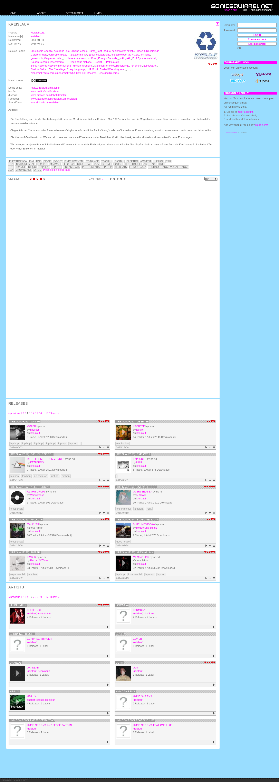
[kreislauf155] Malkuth (26, 519)
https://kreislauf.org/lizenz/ (45, 87)
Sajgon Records (40, 62)
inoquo (107, 51)
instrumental (135, 574)
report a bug (230, 10)
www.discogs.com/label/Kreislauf (49, 95)
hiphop (73, 443)
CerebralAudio (39, 54)
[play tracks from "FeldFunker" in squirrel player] (108, 627)
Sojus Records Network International (51, 65)
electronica (122, 443)
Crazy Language (76, 69)
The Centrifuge (57, 69)
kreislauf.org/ (38, 32)
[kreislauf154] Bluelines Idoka (137, 519)
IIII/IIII (139, 462)
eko (68, 51)
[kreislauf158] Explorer (133, 454)
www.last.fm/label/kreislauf (45, 91)
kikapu (63, 54)
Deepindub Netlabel (81, 62)
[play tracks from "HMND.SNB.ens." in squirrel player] (214, 713)
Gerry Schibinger (22, 634)
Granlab (16, 662)
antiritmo (145, 54)
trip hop (26, 443)
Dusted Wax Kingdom (112, 69)
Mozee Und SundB (146, 527)
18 (47, 413)
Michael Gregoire (82, 65)
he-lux (14, 691)
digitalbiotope (119, 54)
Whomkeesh (37, 495)
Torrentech (136, 65)
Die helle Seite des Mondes (45, 459)
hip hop (14, 443)
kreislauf (35, 36)
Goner (120, 634)
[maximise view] (218, 24)
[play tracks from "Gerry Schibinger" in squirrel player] (108, 656)
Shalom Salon (39, 69)
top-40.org (133, 54)
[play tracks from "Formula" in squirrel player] (214, 627)
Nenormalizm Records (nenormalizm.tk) (53, 73)
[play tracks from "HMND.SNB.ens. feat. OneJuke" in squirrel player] (214, 742)
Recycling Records (108, 73)
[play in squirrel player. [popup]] (211, 179)
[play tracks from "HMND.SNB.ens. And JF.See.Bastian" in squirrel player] (108, 742)
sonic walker (119, 51)
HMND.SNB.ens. (125, 691)
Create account (257, 39)
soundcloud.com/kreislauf (45, 102)
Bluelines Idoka (144, 524)
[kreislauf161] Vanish (25, 421)
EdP (134, 58)
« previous (14, 413)
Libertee (139, 426)
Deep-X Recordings (148, 51)
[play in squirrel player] (17, 432)
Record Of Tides (39, 560)
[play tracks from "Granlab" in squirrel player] (108, 685)
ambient (138, 508)
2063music (37, 51)
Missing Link (141, 557)
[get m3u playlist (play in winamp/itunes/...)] (108, 447)
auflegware (149, 65)
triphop (62, 443)
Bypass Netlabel (147, 58)
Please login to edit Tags (56, 169)
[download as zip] (104, 447)
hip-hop (38, 443)
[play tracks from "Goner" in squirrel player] (214, 656)
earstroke (53, 54)
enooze (48, 51)
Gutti (119, 662)
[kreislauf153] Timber (25, 552)
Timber (31, 557)
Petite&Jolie (112, 62)
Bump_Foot (95, 51)
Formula (122, 605)
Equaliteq (93, 54)
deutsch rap (40, 476)
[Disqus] (110, 236)
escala (84, 51)
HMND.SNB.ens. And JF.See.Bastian (32, 720)
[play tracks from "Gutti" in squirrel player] (214, 685)
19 (50, 413)
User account (245, 111)
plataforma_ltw (79, 54)
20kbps (75, 51)
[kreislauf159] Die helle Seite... (31, 454)
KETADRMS (37, 462)
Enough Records (107, 58)
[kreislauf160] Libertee (132, 421)
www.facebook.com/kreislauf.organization (54, 98)
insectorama (57, 62)
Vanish (31, 426)
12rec (94, 58)
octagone (59, 51)
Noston (140, 429)
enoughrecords (35, 699)
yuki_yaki (124, 58)
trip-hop (50, 443)
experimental (123, 508)
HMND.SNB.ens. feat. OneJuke (135, 720)
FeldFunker (18, 605)
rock (149, 508)
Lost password (257, 43)
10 (40, 413)
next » (55, 413)
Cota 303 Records (86, 73)
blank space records (78, 58)
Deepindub (44, 671)
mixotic (131, 51)
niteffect (34, 429)
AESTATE (141, 495)
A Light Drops (36, 491)
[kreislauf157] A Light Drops (29, 487)
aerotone (105, 54)
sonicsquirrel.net (231, 133)
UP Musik (93, 69)
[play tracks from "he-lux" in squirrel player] (108, 713)
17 (47, 597)
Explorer (139, 459)
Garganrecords (52, 58)
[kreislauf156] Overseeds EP (136, 487)
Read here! (261, 125)
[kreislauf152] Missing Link (134, 552)
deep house (123, 541)
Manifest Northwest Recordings (111, 65)
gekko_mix (37, 58)
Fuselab (98, 62)
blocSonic (149, 613)
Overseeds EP (142, 491)
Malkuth (33, 524)
